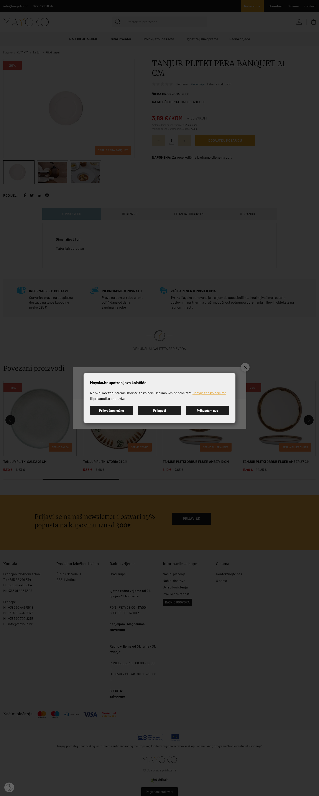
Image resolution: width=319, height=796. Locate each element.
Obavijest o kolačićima (209, 393)
